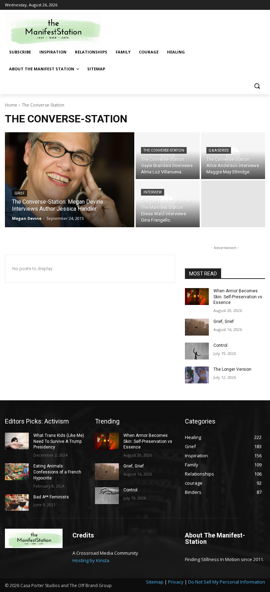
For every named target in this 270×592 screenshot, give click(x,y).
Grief (19, 193)
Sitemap (154, 582)
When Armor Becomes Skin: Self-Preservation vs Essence (237, 296)
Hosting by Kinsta (90, 560)
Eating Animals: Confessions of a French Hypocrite (57, 472)
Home (11, 105)
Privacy (176, 582)
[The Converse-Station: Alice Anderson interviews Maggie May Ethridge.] (233, 155)
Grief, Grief (223, 321)
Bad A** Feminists (51, 497)
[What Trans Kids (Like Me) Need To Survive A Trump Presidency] (17, 441)
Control (220, 345)
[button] (257, 86)
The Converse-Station (163, 150)
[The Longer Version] (197, 375)
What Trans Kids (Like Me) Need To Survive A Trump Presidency (58, 441)
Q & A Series (219, 150)
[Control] (197, 351)
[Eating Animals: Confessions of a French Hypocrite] (17, 471)
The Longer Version (232, 369)
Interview (152, 192)
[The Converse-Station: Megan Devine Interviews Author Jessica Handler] (69, 179)
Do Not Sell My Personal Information (226, 582)
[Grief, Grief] (197, 327)
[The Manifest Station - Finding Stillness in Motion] (53, 29)
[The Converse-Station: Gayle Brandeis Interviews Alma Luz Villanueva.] (168, 155)
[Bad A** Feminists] (17, 502)
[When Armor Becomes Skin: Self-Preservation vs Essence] (197, 296)
